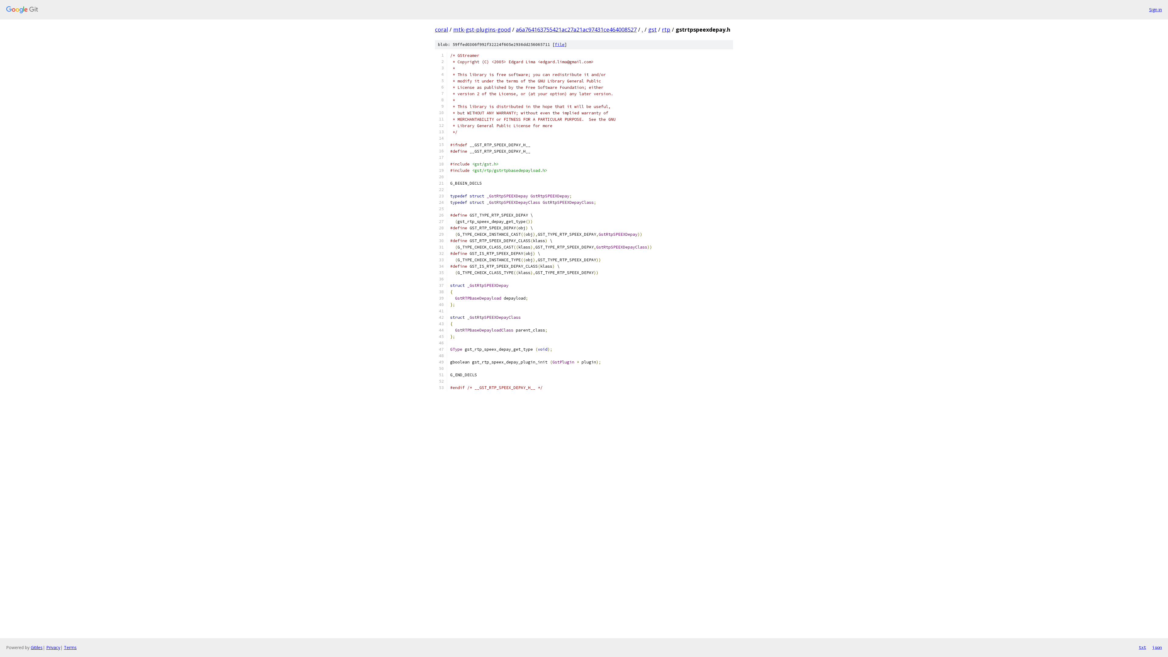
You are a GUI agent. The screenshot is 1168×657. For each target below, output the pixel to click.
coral (441, 29)
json (1157, 647)
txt (1142, 647)
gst (652, 29)
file (560, 44)
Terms (70, 647)
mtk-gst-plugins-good (482, 29)
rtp (666, 29)
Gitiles (37, 647)
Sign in (1155, 9)
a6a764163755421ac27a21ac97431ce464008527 (576, 29)
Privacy (53, 647)
